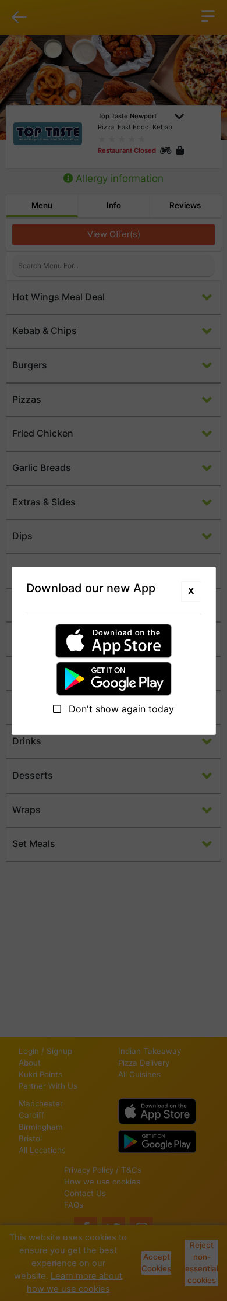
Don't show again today (120, 709)
